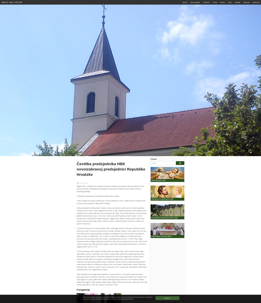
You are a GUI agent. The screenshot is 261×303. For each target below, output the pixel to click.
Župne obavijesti (195, 2)
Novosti (185, 2)
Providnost (206, 2)
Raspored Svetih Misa (161, 236)
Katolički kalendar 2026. (162, 199)
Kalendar (237, 2)
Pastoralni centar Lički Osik (164, 218)
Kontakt (222, 2)
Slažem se (167, 298)
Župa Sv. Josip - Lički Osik (12, 2)
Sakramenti (256, 2)
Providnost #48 (158, 180)
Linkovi (230, 2)
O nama (214, 2)
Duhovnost (246, 2)
